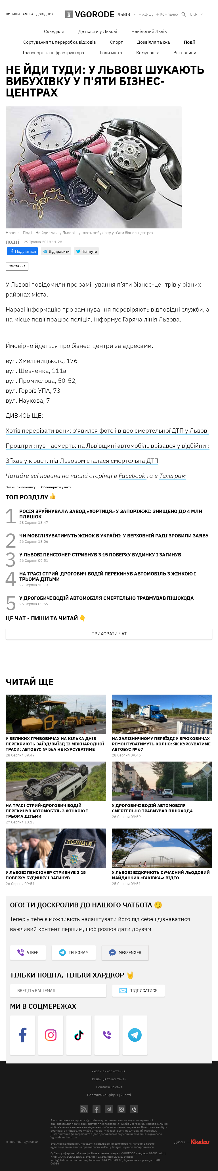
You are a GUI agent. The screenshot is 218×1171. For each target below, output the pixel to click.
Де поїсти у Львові (97, 31)
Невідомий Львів (149, 31)
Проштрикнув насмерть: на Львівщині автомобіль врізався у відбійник (107, 445)
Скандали (54, 31)
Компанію (169, 14)
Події (189, 42)
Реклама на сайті (109, 1087)
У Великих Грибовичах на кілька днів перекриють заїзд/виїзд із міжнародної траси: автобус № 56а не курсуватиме (55, 744)
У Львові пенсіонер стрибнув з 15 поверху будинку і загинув (100, 555)
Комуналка (147, 52)
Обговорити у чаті (56, 487)
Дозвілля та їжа (153, 42)
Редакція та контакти (109, 1079)
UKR (194, 14)
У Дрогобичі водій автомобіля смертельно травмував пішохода (106, 598)
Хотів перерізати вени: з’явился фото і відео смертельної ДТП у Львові (107, 430)
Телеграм (172, 475)
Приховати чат (109, 633)
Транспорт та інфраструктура (53, 52)
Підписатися (143, 990)
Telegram (79, 952)
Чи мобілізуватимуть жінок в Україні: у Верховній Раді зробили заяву (114, 536)
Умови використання (108, 1071)
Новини (13, 14)
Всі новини (184, 52)
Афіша (27, 14)
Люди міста (110, 52)
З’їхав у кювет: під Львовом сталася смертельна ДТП (82, 460)
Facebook (132, 475)
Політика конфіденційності (109, 1095)
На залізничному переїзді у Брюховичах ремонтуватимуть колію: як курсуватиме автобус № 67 (161, 744)
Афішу (148, 14)
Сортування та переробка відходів (59, 42)
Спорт (116, 42)
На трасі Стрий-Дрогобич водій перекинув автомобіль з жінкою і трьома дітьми (107, 576)
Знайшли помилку (20, 487)
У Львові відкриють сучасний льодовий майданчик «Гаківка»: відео (161, 875)
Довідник (45, 14)
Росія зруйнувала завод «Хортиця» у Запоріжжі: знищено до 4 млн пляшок (110, 514)
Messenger (130, 952)
